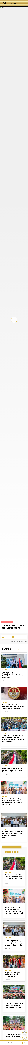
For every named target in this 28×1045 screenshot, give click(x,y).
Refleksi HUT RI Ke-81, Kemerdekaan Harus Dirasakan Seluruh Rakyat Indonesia (13, 706)
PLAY (25, 1042)
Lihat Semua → (22, 650)
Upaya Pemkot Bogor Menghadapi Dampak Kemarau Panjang (12, 974)
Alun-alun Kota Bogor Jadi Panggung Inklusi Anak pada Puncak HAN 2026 (14, 1005)
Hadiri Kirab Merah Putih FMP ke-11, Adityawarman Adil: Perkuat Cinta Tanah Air (13, 770)
